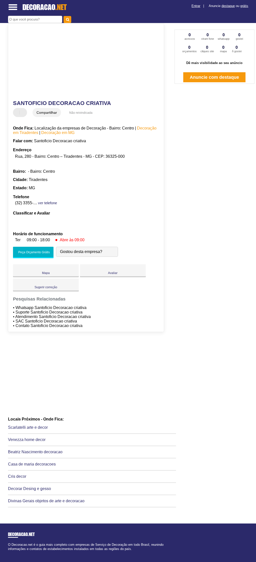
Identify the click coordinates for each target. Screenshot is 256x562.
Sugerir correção (45, 287)
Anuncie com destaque (214, 77)
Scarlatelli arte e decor (28, 427)
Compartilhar (46, 112)
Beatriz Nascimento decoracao (35, 452)
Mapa (46, 273)
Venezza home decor (27, 440)
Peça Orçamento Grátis (34, 252)
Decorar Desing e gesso (29, 488)
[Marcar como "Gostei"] (18, 112)
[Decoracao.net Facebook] (9, 553)
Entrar (196, 6)
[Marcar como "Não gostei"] (23, 112)
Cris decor (17, 476)
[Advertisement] (83, 62)
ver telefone (47, 203)
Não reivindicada (80, 112)
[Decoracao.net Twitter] (11, 553)
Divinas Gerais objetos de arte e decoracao (46, 501)
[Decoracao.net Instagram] (13, 553)
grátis (244, 6)
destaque (228, 6)
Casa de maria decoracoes (32, 464)
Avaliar (113, 273)
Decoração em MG (57, 132)
